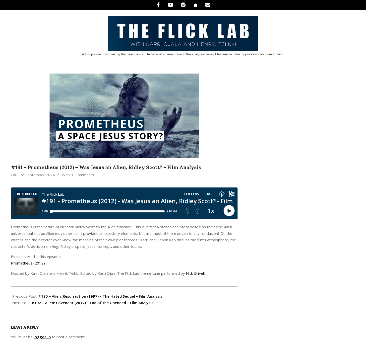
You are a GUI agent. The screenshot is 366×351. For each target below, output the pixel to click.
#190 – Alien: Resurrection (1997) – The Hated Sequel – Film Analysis (100, 296)
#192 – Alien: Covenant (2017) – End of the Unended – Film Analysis (92, 302)
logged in (42, 336)
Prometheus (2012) (28, 263)
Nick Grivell (195, 273)
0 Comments (83, 174)
